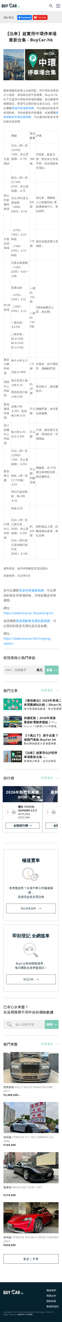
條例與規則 (52, 1306)
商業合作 (51, 1295)
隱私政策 (51, 1301)
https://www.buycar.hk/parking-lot (28, 613)
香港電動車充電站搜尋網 (33, 621)
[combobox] (24, 1024)
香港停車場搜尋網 (23, 108)
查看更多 (47, 690)
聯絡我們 (51, 1290)
